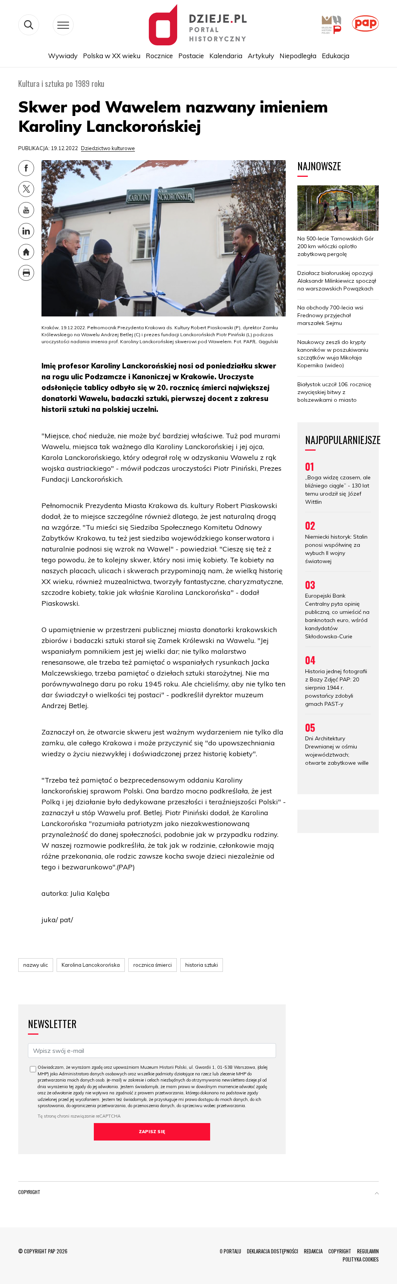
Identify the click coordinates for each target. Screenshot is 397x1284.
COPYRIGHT (339, 1251)
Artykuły (261, 56)
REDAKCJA (313, 1251)
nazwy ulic (35, 965)
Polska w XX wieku (111, 56)
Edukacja (335, 56)
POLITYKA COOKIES (361, 1259)
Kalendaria (225, 56)
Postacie (191, 56)
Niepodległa (298, 56)
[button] (377, 1193)
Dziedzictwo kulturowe (108, 148)
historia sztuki (201, 965)
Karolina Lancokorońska (91, 965)
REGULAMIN (368, 1251)
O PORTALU (230, 1251)
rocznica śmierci (152, 965)
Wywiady (63, 56)
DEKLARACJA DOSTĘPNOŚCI (272, 1251)
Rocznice (159, 56)
